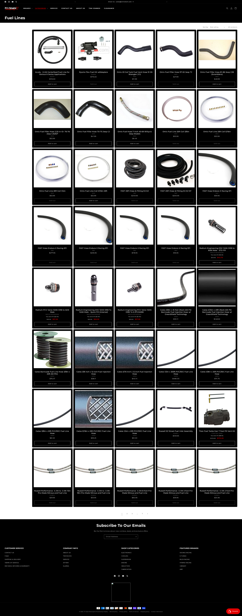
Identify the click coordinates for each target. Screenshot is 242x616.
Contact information (157, 611)
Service (66, 559)
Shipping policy (144, 611)
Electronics (126, 553)
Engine (124, 563)
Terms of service (134, 611)
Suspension (126, 559)
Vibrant (183, 566)
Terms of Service (12, 563)
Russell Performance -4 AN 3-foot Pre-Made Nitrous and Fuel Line (176, 492)
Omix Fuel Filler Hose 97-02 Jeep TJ (176, 72)
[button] (27, 8)
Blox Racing (185, 559)
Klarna (66, 566)
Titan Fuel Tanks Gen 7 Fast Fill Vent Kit (217, 431)
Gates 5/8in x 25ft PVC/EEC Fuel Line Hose (217, 373)
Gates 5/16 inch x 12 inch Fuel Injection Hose (134, 373)
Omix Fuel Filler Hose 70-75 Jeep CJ (93, 131)
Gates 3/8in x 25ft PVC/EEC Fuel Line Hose (52, 432)
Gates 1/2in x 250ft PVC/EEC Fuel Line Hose (176, 373)
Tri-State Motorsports (90, 611)
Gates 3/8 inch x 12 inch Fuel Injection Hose (93, 373)
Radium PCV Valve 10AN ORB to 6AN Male (52, 311)
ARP (181, 569)
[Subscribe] (136, 536)
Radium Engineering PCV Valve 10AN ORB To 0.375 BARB (135, 311)
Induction (125, 566)
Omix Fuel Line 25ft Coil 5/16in (217, 131)
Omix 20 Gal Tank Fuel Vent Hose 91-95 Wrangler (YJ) (134, 73)
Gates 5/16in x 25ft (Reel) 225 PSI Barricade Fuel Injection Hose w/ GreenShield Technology (217, 312)
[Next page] (147, 514)
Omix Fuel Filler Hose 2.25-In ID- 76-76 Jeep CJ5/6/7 (52, 132)
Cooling (124, 556)
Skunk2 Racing (186, 553)
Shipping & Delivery (13, 559)
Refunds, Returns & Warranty (17, 566)
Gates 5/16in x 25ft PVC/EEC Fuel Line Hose (94, 432)
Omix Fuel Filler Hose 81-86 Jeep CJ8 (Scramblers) (217, 73)
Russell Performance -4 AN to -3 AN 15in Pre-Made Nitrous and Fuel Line (52, 492)
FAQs (7, 556)
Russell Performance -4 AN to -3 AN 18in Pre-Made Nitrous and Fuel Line (93, 492)
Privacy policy (123, 611)
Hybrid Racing (186, 563)
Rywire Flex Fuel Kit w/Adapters (93, 72)
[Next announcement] (167, 2)
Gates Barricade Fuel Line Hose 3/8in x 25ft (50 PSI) (52, 373)
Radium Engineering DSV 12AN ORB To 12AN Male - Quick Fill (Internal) (93, 311)
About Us (67, 553)
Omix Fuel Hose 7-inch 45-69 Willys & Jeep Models (135, 132)
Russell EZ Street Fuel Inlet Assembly (176, 431)
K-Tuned (183, 556)
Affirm (66, 563)
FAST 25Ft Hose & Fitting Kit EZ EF (175, 191)
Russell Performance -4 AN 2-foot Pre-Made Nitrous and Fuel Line (217, 492)
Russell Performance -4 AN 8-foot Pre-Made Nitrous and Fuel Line (134, 492)
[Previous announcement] (75, 2)
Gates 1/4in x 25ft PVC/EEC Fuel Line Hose (134, 432)
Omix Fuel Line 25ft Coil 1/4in (52, 191)
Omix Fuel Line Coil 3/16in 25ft (93, 191)
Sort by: (205, 27)
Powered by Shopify (102, 611)
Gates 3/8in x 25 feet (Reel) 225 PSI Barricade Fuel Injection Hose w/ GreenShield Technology (176, 312)
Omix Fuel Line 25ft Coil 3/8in (176, 131)
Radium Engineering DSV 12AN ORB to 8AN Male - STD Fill (217, 249)
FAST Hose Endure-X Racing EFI (217, 191)
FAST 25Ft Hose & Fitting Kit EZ (135, 191)
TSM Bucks (67, 556)
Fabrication (126, 569)
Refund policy (114, 611)
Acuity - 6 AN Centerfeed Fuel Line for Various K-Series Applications (52, 73)
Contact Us (9, 553)
